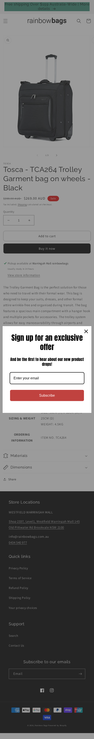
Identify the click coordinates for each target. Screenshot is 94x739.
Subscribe (47, 395)
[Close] (86, 331)
